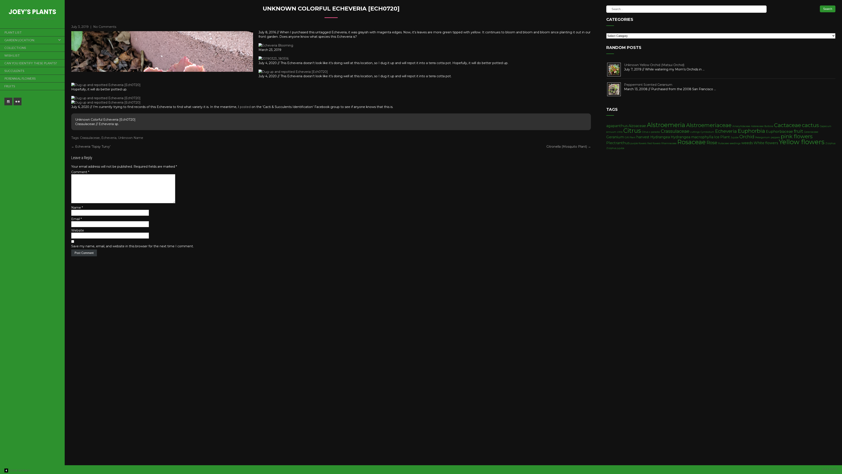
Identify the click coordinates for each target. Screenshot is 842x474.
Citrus (632, 130)
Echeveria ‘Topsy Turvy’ (91, 147)
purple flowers (638, 143)
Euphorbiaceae (779, 131)
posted (245, 107)
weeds (747, 143)
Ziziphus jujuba (615, 148)
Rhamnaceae (668, 143)
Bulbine (768, 126)
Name (77, 208)
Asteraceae (757, 126)
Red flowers (653, 143)
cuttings (695, 132)
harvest (642, 137)
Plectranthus (618, 143)
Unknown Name (130, 138)
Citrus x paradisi (651, 132)
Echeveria (108, 138)
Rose (711, 142)
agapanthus (617, 126)
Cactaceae (787, 125)
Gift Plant (630, 137)
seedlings (735, 143)
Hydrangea (660, 137)
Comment (80, 172)
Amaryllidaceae (741, 126)
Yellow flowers (801, 142)
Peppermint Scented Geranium (648, 85)
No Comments (104, 27)
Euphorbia (751, 131)
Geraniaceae (811, 132)
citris (620, 132)
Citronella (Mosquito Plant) (568, 147)
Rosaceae (691, 142)
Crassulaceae (90, 138)
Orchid (746, 136)
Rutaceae (723, 143)
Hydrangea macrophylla (692, 137)
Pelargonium (762, 137)
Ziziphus (830, 143)
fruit (798, 131)
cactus (810, 125)
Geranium (615, 137)
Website (77, 230)
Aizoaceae (637, 126)
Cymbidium (707, 132)
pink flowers (797, 136)
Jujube (735, 137)
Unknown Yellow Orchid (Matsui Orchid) (654, 65)
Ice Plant (722, 137)
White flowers (766, 143)
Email (76, 219)
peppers (775, 137)
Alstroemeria (666, 125)
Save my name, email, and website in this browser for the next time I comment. (132, 246)
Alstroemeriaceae (708, 125)
